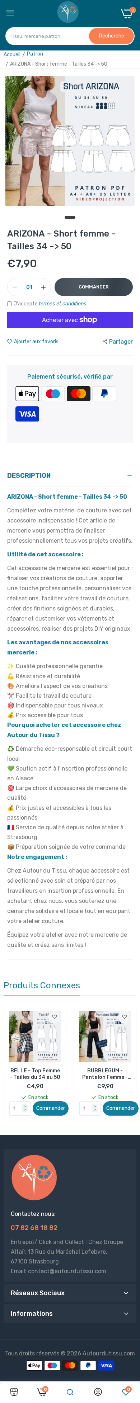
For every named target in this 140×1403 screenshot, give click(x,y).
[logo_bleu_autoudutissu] (68, 13)
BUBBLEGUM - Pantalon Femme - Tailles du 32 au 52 (35, 1074)
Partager (121, 341)
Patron (35, 54)
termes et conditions (62, 304)
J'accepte (50, 304)
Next (127, 1067)
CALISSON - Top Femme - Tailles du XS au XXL (105, 1074)
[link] (54, 1017)
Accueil (12, 55)
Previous (13, 1067)
